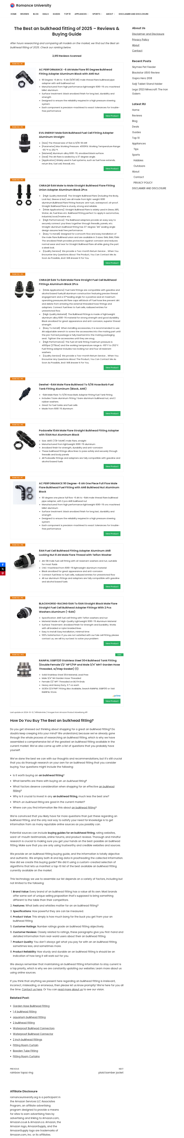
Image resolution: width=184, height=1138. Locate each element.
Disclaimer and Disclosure (148, 34)
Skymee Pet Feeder (144, 67)
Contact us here (32, 989)
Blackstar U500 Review (146, 72)
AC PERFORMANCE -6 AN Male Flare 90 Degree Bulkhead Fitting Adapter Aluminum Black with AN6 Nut (75, 72)
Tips (136, 149)
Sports (136, 154)
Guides (56, 14)
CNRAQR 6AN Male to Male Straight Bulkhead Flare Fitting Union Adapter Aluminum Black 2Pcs (77, 187)
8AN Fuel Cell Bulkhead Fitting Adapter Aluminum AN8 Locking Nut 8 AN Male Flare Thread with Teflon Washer (75, 553)
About (135, 45)
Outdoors (139, 166)
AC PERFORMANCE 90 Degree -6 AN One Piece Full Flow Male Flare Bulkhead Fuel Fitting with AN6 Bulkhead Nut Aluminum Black (79, 487)
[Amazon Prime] (116, 696)
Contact (137, 50)
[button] (87, 14)
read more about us (70, 989)
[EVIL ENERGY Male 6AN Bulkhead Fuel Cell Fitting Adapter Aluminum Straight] (24, 142)
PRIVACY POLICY (143, 182)
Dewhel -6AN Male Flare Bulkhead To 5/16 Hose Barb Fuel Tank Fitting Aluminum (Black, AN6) (76, 386)
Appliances (139, 143)
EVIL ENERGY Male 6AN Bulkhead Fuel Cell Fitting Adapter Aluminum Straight (76, 135)
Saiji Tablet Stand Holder (147, 84)
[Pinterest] (2, 573)
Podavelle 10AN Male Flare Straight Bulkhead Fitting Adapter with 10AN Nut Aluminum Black (79, 432)
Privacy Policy (140, 39)
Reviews (24, 14)
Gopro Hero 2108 (142, 78)
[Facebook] (2, 565)
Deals (46, 14)
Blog (36, 14)
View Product (112, 115)
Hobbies (138, 160)
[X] (2, 569)
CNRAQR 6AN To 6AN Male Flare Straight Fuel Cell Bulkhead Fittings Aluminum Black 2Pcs (78, 282)
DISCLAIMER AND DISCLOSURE (133, 14)
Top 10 (67, 14)
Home (13, 14)
